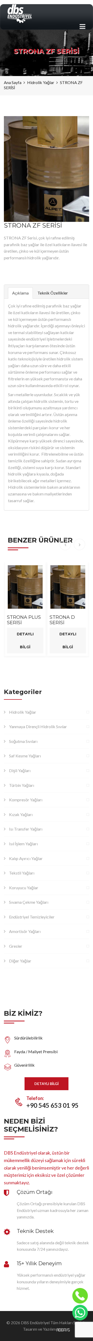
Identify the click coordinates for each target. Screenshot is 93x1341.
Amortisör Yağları (25, 931)
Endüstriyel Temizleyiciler (32, 916)
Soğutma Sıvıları (23, 741)
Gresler (15, 946)
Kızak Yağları (21, 814)
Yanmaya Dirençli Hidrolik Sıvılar (38, 726)
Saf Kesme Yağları (25, 755)
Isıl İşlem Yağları (23, 843)
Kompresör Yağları (25, 799)
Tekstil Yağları (21, 872)
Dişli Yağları (19, 770)
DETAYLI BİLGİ (46, 1083)
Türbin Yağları (21, 785)
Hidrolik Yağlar (22, 712)
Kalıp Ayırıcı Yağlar (26, 858)
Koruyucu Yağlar (23, 887)
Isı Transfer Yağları (25, 828)
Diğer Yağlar (20, 960)
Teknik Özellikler (52, 292)
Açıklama (20, 292)
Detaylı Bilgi (25, 640)
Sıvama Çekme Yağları (28, 902)
